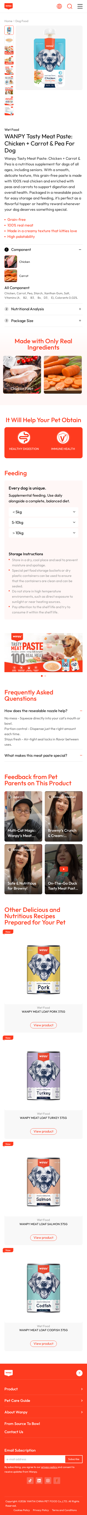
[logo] (8, 6)
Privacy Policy (41, 1510)
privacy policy (49, 1467)
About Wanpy (15, 1412)
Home (8, 21)
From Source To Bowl (22, 1423)
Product (11, 1389)
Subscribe (73, 1459)
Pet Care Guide (17, 1400)
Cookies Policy (22, 1510)
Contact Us (13, 1431)
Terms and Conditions (64, 1510)
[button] (42, 676)
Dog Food (21, 21)
